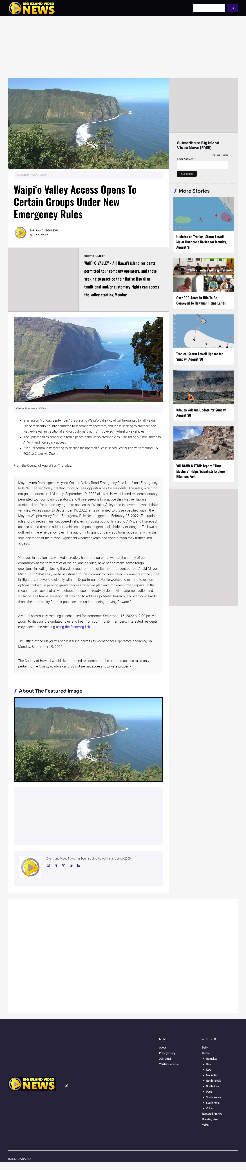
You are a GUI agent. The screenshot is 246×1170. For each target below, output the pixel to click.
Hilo (208, 1064)
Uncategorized (210, 1119)
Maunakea (212, 1075)
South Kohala (214, 1097)
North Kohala (213, 1080)
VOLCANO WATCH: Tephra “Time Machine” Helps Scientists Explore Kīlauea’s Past (200, 471)
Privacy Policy (167, 1053)
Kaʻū (208, 1069)
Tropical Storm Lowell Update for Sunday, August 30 (199, 356)
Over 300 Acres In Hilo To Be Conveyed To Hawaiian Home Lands (201, 300)
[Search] (232, 8)
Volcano (210, 1108)
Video (205, 1125)
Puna (209, 1091)
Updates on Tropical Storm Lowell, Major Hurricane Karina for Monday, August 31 (201, 242)
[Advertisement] (123, 47)
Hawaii (206, 1053)
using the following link (73, 627)
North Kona (212, 1086)
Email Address (186, 159)
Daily (205, 1047)
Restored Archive (212, 1113)
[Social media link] (48, 865)
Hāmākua (211, 1058)
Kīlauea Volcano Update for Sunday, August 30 (201, 412)
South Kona (213, 1102)
